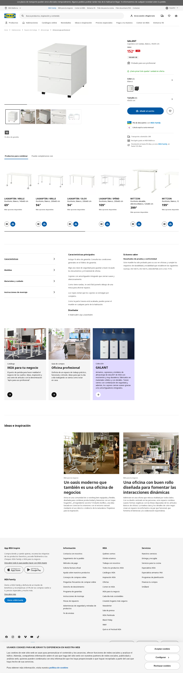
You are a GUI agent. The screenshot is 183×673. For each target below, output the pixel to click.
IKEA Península (109, 615)
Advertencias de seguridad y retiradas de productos (79, 607)
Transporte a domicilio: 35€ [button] (141, 136)
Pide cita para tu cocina (105, 8)
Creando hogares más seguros (115, 601)
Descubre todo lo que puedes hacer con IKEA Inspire (25, 563)
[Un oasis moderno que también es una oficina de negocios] (91, 453)
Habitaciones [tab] (32, 23)
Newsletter (107, 606)
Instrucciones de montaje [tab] (15, 292)
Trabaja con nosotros (111, 563)
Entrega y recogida (149, 558)
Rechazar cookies (162, 666)
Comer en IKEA (80, 8)
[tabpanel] (123, 286)
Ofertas (106, 582)
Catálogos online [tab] (49, 23)
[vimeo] (25, 637)
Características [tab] (11, 259)
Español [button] (172, 8)
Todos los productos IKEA (113, 568)
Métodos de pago (70, 563)
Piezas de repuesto (71, 601)
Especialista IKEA (148, 568)
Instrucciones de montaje (73, 596)
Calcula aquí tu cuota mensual (143, 127)
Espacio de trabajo (30, 30)
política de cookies (58, 668)
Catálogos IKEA (109, 572)
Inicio (6, 30)
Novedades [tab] (66, 23)
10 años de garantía (11, 137)
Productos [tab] (13, 23)
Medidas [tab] (8, 270)
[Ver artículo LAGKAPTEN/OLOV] (81, 180)
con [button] (146, 123)
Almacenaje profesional (61, 30)
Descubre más (10, 594)
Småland (145, 587)
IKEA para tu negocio (65, 8)
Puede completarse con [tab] (42, 156)
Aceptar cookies (162, 649)
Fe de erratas (68, 613)
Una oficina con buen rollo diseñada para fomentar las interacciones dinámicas (149, 487)
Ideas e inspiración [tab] (83, 23)
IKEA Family (52, 8)
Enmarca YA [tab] (158, 23)
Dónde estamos (109, 558)
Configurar (161, 657)
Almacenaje (45, 30)
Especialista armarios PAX (152, 572)
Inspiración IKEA (109, 577)
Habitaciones (16, 30)
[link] (136, 88)
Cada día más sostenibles (113, 596)
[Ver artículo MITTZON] (144, 180)
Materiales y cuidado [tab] (13, 281)
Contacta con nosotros (72, 553)
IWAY (105, 624)
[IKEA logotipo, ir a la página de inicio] (10, 16)
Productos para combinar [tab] (16, 156)
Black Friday (107, 620)
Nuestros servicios (149, 553)
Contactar (136, 8)
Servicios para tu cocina (151, 563)
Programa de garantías (72, 591)
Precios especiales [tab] (104, 23)
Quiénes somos (109, 553)
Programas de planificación (153, 577)
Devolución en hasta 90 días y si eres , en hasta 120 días (150, 145)
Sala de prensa (108, 610)
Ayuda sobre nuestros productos (76, 572)
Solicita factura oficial (72, 568)
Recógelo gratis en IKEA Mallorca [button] (143, 140)
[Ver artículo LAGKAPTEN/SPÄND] (113, 180)
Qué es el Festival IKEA (112, 629)
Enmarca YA (91, 8)
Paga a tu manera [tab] (124, 23)
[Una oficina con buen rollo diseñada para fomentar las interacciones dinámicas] (151, 453)
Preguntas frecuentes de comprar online (79, 582)
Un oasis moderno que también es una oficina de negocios (88, 487)
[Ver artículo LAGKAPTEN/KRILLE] (18, 180)
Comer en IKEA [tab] (142, 23)
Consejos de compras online (74, 577)
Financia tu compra (149, 582)
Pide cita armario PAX (123, 8)
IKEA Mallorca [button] (13, 8)
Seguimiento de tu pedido (73, 558)
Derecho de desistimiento (73, 587)
